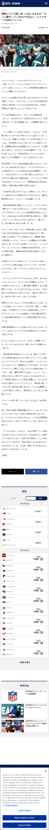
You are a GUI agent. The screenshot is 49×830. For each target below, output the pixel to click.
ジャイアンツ (10, 597)
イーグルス (9, 633)
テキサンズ (9, 565)
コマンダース (10, 555)
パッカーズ (9, 644)
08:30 (38, 588)
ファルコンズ (10, 576)
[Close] (46, 771)
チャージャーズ (10, 545)
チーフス (8, 623)
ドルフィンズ (10, 581)
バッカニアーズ (10, 586)
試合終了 (38, 511)
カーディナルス (10, 639)
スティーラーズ (10, 508)
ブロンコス (9, 654)
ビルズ (8, 513)
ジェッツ (8, 602)
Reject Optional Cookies (24, 818)
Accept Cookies (24, 825)
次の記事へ (42, 27)
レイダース (9, 534)
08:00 (38, 567)
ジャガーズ (9, 591)
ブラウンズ (9, 524)
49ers (8, 529)
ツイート (13, 471)
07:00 (38, 557)
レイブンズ (9, 560)
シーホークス (10, 618)
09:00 (38, 609)
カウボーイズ (10, 612)
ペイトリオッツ (10, 519)
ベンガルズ (9, 628)
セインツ (8, 607)
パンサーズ (9, 570)
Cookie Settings (24, 810)
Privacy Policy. (12, 805)
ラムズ (8, 540)
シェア (37, 471)
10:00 (38, 651)
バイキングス (10, 649)
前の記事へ (7, 27)
